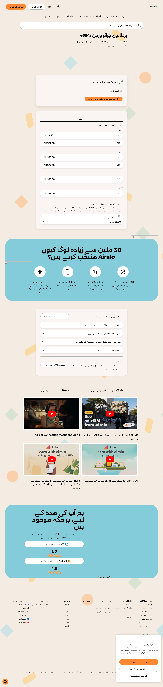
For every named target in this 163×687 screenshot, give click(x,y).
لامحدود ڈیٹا (147, 608)
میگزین (49, 16)
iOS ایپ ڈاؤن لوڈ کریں (52, 544)
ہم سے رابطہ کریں (104, 611)
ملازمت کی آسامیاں (62, 622)
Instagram (22, 608)
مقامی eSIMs (107, 41)
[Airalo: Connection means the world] (51, 413)
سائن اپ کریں (16, 6)
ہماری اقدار (65, 611)
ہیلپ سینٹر (106, 604)
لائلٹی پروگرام (146, 626)
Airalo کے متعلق (65, 16)
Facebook (22, 604)
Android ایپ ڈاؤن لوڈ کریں (52, 560)
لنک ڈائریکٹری (52, 672)
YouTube (22, 622)
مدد (39, 16)
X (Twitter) (22, 611)
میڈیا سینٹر (65, 615)
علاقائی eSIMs (146, 615)
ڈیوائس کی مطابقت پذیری (124, 615)
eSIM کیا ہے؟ (126, 604)
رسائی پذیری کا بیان (32, 672)
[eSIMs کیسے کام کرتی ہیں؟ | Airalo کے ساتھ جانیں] (109, 413)
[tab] (81, 119)
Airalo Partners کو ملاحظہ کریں (42, 605)
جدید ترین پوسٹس (83, 604)
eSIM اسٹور (112, 16)
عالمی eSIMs (147, 611)
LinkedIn (22, 619)
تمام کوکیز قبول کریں (139, 662)
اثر (68, 608)
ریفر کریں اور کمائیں (143, 622)
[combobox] (81, 25)
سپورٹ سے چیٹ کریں (103, 608)
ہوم (124, 16)
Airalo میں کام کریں (62, 626)
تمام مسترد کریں (139, 669)
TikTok (23, 615)
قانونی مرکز (86, 672)
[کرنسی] (49, 6)
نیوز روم (66, 619)
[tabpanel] (81, 159)
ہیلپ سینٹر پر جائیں (54, 316)
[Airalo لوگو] (150, 7)
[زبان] (58, 6)
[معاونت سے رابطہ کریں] (5, 682)
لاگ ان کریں (36, 6)
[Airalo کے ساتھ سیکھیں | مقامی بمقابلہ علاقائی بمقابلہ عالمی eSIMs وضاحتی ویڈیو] (51, 459)
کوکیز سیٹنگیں (139, 675)
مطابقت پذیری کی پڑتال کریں (102, 99)
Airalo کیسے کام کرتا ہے (89, 16)
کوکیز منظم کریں (69, 672)
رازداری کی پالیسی (103, 672)
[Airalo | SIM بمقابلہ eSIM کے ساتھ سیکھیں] (109, 459)
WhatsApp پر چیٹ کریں (54, 365)
